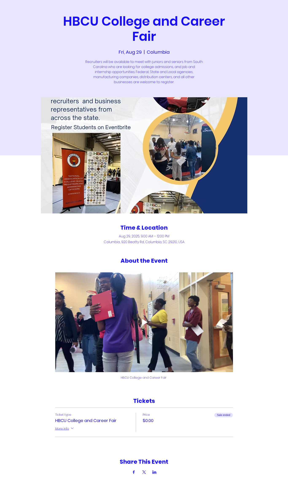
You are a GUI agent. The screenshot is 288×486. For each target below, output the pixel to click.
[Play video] (144, 322)
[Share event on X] (144, 472)
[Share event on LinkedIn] (154, 472)
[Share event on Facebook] (134, 472)
